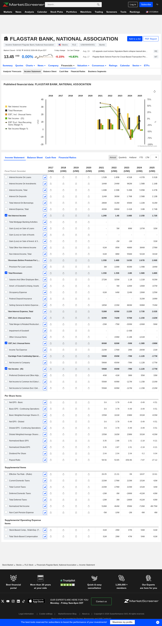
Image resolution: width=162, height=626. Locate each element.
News (41, 65)
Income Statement (32, 71)
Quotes (19, 65)
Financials (67, 65)
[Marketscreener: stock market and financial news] (23, 4)
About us (86, 614)
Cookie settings (46, 614)
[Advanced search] (98, 4)
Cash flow (63, 71)
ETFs (147, 65)
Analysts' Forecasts (12, 71)
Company (53, 65)
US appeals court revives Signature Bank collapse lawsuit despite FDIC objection (120, 51)
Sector (136, 65)
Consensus (98, 65)
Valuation (82, 65)
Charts (30, 65)
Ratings (113, 65)
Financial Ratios (78, 71)
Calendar (125, 65)
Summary (8, 65)
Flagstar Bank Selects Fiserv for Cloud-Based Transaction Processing (120, 57)
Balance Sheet (49, 71)
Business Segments (97, 71)
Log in (133, 4)
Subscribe (146, 4)
